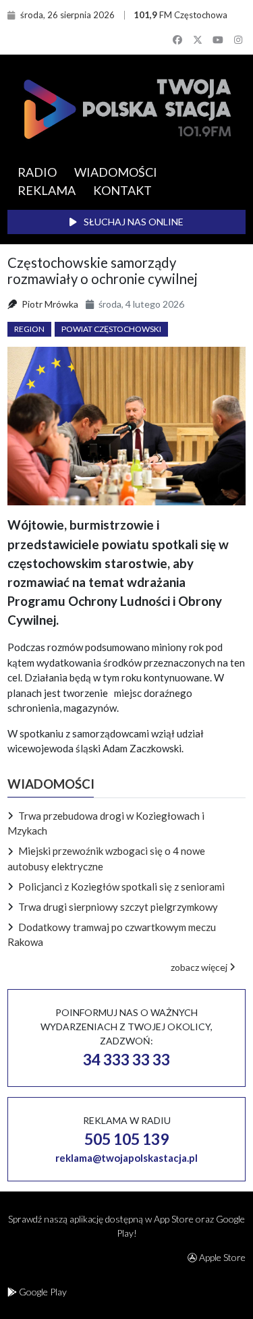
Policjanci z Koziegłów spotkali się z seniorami (121, 886)
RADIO (37, 172)
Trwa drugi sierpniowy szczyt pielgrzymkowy (118, 907)
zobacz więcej (200, 967)
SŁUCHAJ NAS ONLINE (133, 221)
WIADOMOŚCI (115, 172)
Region (29, 329)
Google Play (42, 1291)
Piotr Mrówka (50, 304)
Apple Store (221, 1257)
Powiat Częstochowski (111, 329)
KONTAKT (122, 190)
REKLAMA (47, 190)
